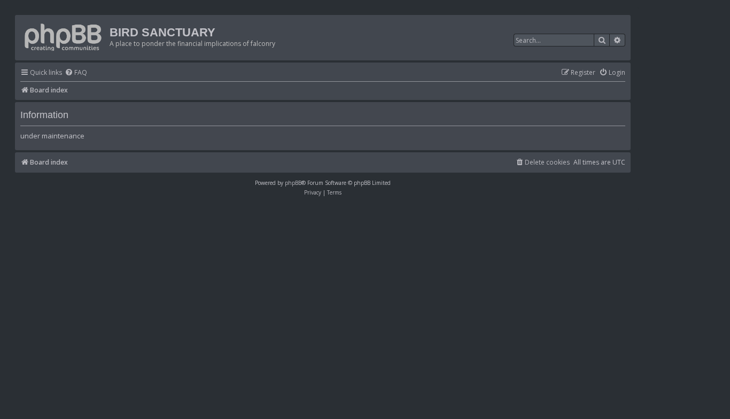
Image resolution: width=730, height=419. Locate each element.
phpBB (293, 183)
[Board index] (64, 35)
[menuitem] (76, 73)
